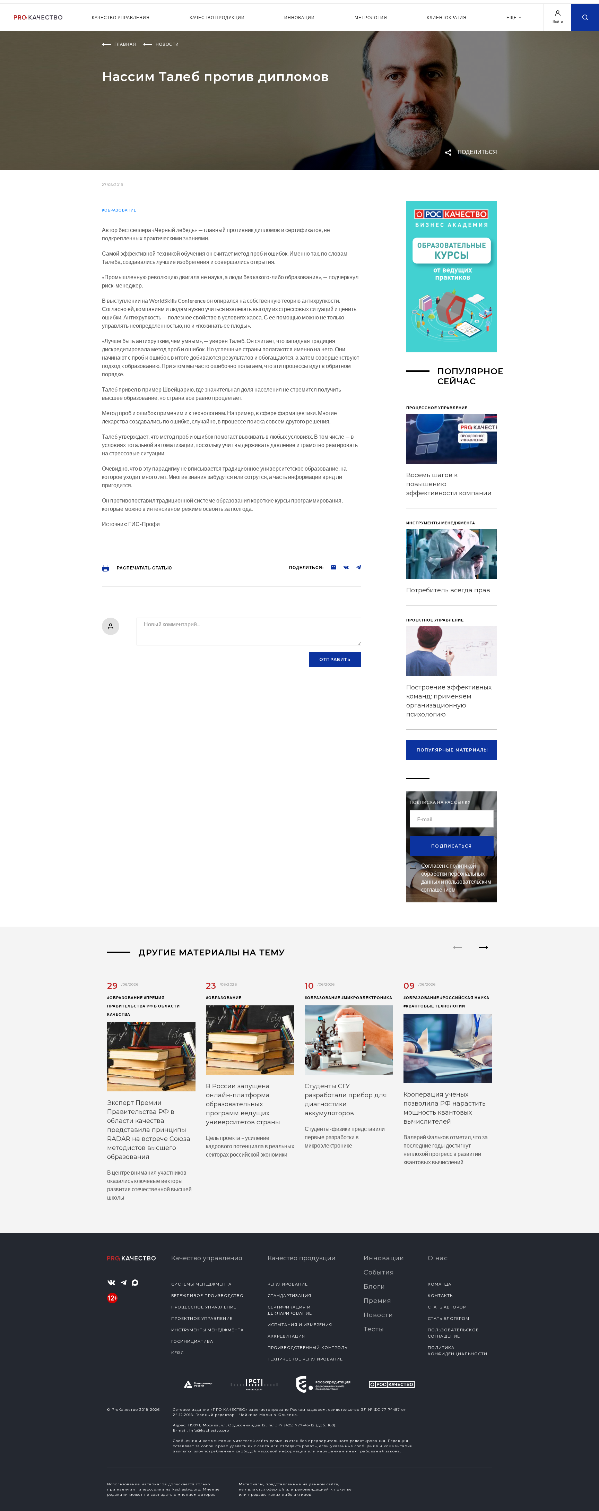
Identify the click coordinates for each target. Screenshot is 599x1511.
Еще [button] (512, 17)
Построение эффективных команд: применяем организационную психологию (449, 701)
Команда (439, 1284)
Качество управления (121, 17)
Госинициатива (192, 1341)
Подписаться (451, 846)
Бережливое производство (207, 1295)
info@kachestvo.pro (209, 1430)
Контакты (441, 1295)
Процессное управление (203, 1307)
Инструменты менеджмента (207, 1330)
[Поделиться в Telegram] (355, 567)
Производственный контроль (307, 1347)
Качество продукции (217, 17)
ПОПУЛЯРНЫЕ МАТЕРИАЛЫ (452, 750)
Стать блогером (448, 1318)
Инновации (299, 17)
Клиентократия (447, 17)
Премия (377, 1301)
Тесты (374, 1329)
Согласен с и (456, 877)
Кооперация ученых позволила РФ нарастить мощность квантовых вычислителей (444, 1108)
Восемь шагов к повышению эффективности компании (449, 484)
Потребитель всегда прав (448, 590)
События (379, 1272)
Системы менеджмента (201, 1284)
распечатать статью (144, 567)
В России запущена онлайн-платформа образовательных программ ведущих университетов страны (243, 1104)
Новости (378, 1315)
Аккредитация (286, 1336)
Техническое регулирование (305, 1359)
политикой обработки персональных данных (453, 873)
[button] (483, 953)
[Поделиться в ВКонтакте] (342, 567)
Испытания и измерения (300, 1324)
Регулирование (288, 1284)
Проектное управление (202, 1318)
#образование (119, 210)
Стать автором (447, 1307)
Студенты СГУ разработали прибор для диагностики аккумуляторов (346, 1099)
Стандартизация (289, 1295)
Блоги (374, 1286)
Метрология (371, 17)
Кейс (177, 1352)
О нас (438, 1258)
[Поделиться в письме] (330, 567)
